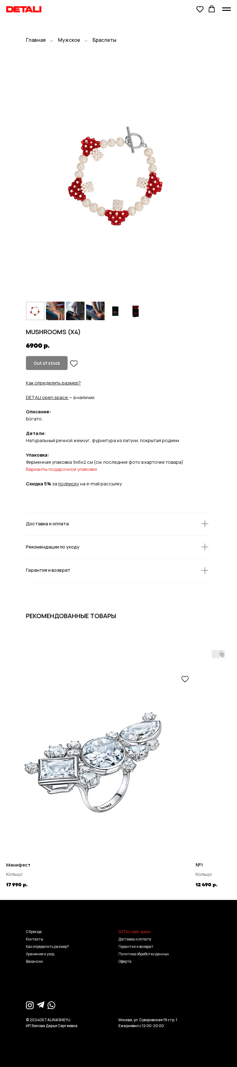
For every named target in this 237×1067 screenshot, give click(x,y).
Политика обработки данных (143, 954)
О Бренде (34, 931)
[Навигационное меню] (226, 9)
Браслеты (104, 40)
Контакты (34, 939)
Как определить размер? (53, 383)
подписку (68, 483)
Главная (36, 40)
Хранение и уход (40, 954)
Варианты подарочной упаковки (61, 469)
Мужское (69, 40)
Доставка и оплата (134, 939)
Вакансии (34, 961)
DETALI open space (47, 397)
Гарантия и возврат (135, 946)
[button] (200, 9)
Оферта (124, 961)
